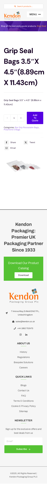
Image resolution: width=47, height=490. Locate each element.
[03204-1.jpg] (23, 166)
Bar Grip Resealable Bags (27, 127)
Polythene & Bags (12, 130)
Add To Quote (35, 118)
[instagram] (20, 334)
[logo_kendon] (12, 12)
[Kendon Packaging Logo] (24, 289)
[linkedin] (26, 334)
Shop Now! (41, 26)
